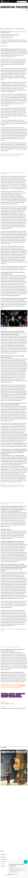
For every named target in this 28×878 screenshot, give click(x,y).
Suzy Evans (4, 45)
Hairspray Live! (17, 102)
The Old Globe (5, 696)
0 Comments (7, 32)
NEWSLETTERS (4, 859)
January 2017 (9, 31)
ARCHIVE (3, 863)
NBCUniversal (12, 693)
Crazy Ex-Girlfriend (5, 521)
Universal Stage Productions (15, 696)
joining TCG (23, 685)
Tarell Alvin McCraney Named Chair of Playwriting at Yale (13, 707)
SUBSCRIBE (3, 856)
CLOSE (25, 861)
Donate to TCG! (13, 874)
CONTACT (3, 866)
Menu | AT (6, 1)
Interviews (3, 31)
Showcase (18, 695)
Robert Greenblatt (20, 693)
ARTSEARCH (3, 861)
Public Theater (19, 53)
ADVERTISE (3, 854)
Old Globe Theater (10, 188)
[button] (2, 1)
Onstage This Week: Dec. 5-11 (7, 703)
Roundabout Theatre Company (14, 185)
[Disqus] (14, 729)
